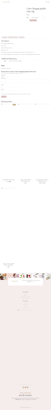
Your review (3, 78)
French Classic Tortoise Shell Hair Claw (42, 180)
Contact (25, 295)
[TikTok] (25, 387)
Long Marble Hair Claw (8, 179)
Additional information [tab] (13, 37)
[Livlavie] (6, 2)
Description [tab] (4, 37)
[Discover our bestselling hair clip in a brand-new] (3, 277)
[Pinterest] (27, 387)
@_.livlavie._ (33, 281)
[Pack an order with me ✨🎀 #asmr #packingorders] (35, 277)
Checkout (25, 304)
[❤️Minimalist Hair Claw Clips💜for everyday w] (16, 277)
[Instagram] (23, 387)
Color (28, 17)
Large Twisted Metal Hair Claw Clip (25, 180)
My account (25, 307)
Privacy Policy (25, 298)
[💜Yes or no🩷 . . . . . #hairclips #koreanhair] (29, 277)
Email (2, 89)
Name (2, 84)
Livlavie (29, 407)
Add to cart (33, 20)
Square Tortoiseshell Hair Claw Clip (8, 264)
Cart (25, 306)
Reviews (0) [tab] (21, 37)
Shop (25, 303)
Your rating (3, 75)
